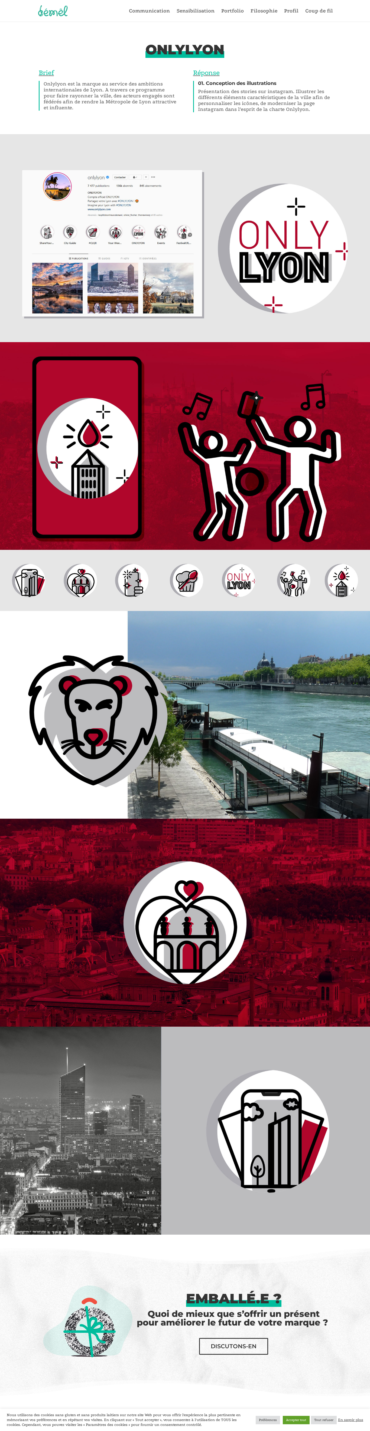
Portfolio (232, 11)
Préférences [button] (268, 1420)
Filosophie (264, 11)
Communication (149, 11)
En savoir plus (350, 1419)
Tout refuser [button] (323, 1420)
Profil (291, 11)
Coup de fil (319, 11)
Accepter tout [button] (296, 1420)
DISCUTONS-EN (234, 1346)
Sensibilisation (196, 11)
